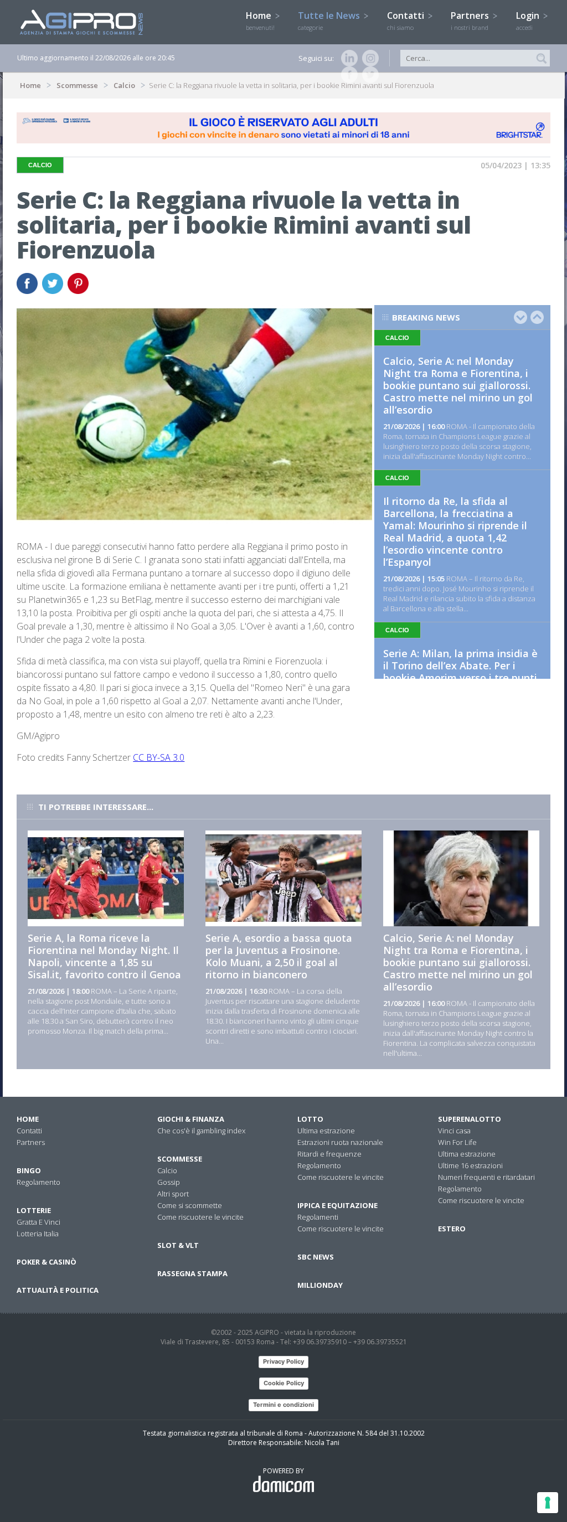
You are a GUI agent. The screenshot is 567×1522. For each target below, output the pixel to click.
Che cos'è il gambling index (201, 1131)
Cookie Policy (284, 1383)
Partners (471, 20)
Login (529, 20)
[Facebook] (347, 74)
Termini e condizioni (283, 1405)
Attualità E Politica (58, 1290)
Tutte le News (330, 20)
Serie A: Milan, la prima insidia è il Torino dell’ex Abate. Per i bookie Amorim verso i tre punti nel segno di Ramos (460, 671)
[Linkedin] (347, 58)
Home (260, 20)
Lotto (310, 1119)
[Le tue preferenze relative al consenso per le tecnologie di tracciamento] (547, 1502)
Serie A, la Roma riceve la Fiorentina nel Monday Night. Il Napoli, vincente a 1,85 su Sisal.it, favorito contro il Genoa (104, 956)
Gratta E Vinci (38, 1222)
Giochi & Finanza (190, 1119)
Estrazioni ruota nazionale (340, 1142)
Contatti (406, 20)
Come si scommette (189, 1205)
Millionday (320, 1285)
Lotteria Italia (38, 1234)
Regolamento (38, 1182)
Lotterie (34, 1210)
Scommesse (77, 85)
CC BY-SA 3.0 (158, 757)
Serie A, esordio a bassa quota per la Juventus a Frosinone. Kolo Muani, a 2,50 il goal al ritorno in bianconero (278, 956)
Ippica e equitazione (337, 1205)
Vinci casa (454, 1131)
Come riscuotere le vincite (200, 1217)
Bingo (29, 1170)
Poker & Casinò (46, 1262)
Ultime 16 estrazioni (470, 1165)
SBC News (315, 1257)
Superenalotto (469, 1119)
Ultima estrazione (326, 1131)
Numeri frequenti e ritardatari (486, 1177)
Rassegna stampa (192, 1273)
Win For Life (457, 1142)
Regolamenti (317, 1217)
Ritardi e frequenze (329, 1154)
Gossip (168, 1182)
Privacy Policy (283, 1361)
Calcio (124, 85)
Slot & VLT (178, 1245)
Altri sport (173, 1194)
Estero (452, 1229)
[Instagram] (368, 58)
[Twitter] (368, 74)
